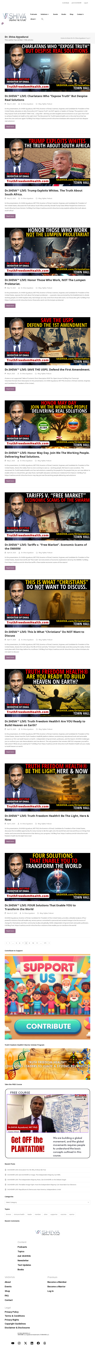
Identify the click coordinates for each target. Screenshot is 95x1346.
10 (33, 942)
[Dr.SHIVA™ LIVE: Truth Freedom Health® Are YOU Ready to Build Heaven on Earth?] (47, 693)
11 (37, 942)
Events (55, 14)
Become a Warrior (56, 1286)
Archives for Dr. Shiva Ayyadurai (75, 38)
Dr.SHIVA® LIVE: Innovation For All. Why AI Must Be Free (26, 1170)
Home (63, 38)
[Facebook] (38, 1343)
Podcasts (33, 14)
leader (30, 1214)
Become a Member (57, 1282)
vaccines (63, 1214)
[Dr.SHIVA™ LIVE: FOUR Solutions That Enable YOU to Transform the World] (47, 877)
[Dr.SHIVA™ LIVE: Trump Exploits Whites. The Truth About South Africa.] (47, 162)
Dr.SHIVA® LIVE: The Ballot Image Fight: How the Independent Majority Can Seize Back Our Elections (41, 1185)
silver (46, 1214)
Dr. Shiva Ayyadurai (27, 104)
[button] (42, 19)
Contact (79, 14)
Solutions (44, 14)
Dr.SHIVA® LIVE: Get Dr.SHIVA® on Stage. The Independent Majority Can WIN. (34, 1175)
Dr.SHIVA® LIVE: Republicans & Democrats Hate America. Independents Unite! (34, 1189)
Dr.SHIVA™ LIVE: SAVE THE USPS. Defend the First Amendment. (47, 369)
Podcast (49, 104)
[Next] (49, 943)
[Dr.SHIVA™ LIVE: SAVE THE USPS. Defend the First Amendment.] (47, 341)
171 (45, 942)
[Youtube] (13, 1343)
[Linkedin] (32, 1343)
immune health (19, 1214)
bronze (8, 1214)
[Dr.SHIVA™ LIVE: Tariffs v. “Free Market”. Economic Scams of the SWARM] (47, 516)
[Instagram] (19, 1343)
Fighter (44, 104)
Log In (51, 1291)
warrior (71, 1214)
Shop (71, 14)
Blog (39, 104)
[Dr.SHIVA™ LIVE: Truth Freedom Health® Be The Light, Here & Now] (47, 787)
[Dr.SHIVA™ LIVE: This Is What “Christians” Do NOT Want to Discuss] (47, 603)
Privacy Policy (12, 1312)
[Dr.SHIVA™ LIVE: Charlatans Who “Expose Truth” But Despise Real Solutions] (47, 67)
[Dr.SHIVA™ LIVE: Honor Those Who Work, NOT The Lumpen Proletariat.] (47, 251)
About (32, 19)
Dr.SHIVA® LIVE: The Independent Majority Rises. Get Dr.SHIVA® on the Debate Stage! (36, 1180)
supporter (54, 1214)
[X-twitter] (25, 1343)
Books (64, 14)
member (38, 1214)
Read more (10, 127)
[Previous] (6, 943)
